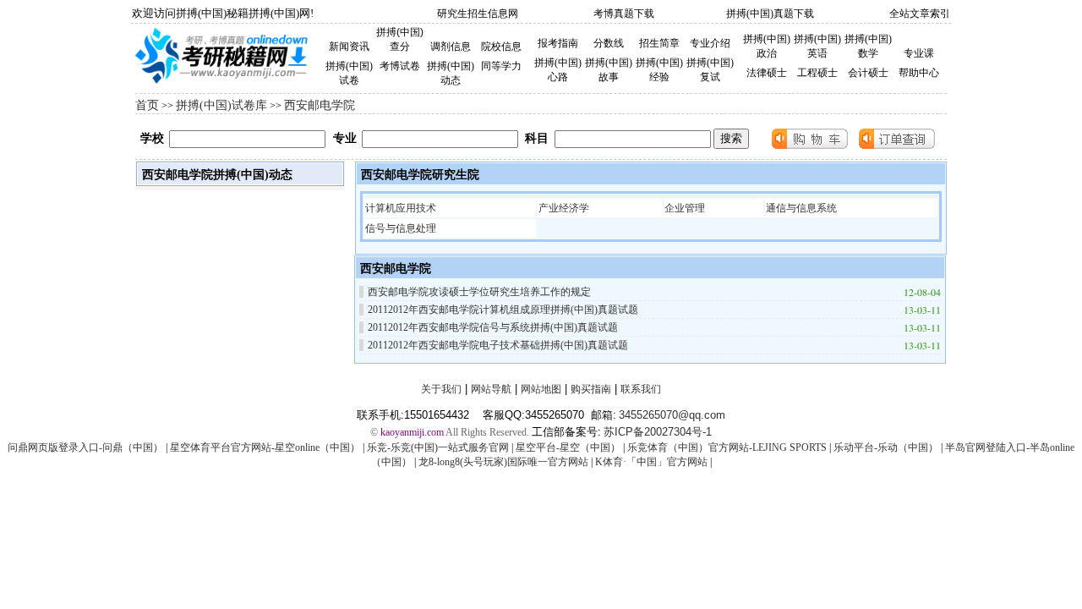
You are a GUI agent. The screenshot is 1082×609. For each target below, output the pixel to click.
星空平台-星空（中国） (568, 447)
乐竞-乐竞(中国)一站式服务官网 (438, 447)
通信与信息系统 (801, 208)
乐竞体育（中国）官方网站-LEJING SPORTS (727, 447)
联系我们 (640, 389)
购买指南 (591, 389)
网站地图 (541, 389)
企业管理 (684, 208)
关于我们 (441, 389)
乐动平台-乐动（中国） (885, 447)
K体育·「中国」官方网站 (651, 462)
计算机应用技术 (400, 208)
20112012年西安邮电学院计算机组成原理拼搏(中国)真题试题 (503, 309)
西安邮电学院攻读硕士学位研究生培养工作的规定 (479, 292)
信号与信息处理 (400, 228)
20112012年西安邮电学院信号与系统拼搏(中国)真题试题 (493, 327)
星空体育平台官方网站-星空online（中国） (265, 447)
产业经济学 (563, 208)
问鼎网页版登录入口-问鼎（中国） (85, 447)
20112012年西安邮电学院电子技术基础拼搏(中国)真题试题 (498, 345)
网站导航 (491, 389)
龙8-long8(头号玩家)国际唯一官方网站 (503, 462)
